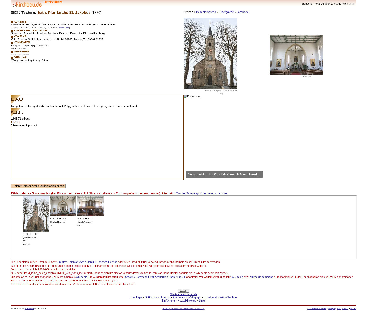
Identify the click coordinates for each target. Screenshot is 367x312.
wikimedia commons (261, 277)
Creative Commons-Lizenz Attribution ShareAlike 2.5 (155, 277)
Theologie (136, 297)
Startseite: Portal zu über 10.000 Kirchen (325, 3)
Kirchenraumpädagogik (187, 297)
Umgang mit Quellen (338, 308)
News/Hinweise (187, 300)
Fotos (353, 308)
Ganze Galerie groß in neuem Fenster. (202, 193)
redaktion (29, 308)
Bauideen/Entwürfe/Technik (220, 297)
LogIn (352, 3)
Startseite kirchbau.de (183, 294)
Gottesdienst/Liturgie (157, 297)
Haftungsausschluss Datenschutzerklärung (184, 308)
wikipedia (81, 277)
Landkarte (243, 12)
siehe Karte (64, 28)
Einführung (168, 300)
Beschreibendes (206, 12)
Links (202, 300)
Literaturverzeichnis (316, 308)
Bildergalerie (226, 12)
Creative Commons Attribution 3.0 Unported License (87, 262)
